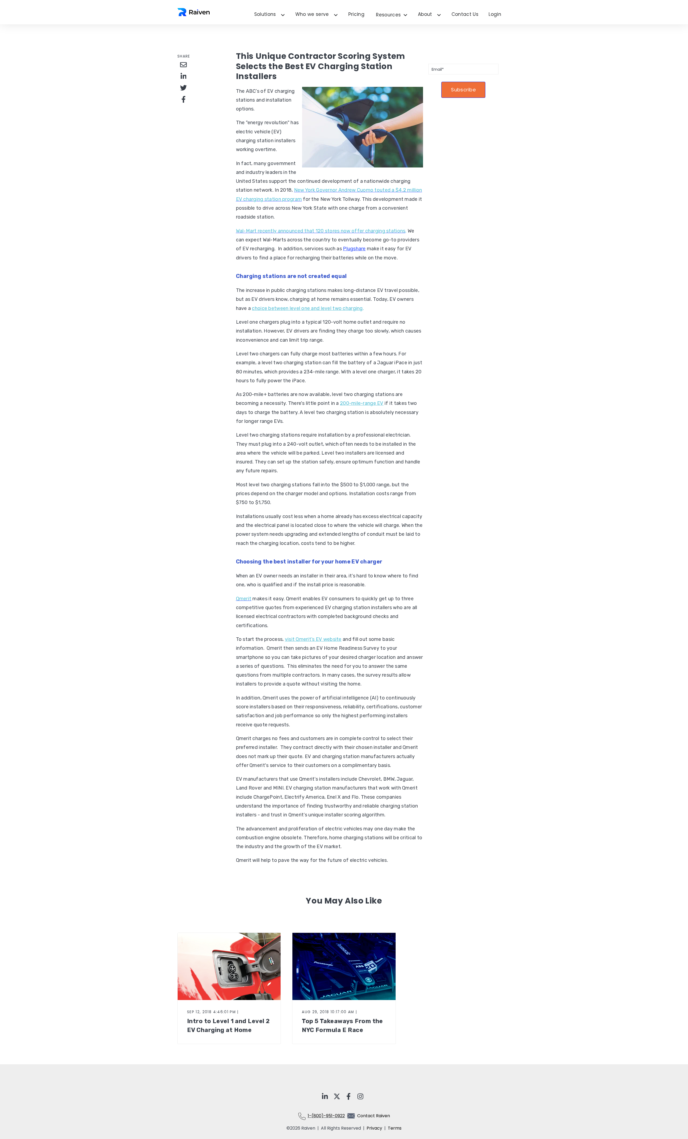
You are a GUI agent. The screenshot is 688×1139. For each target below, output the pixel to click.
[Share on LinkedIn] (183, 76)
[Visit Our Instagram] (360, 1096)
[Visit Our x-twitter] (336, 1096)
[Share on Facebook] (183, 99)
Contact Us (465, 14)
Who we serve (312, 14)
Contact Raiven (373, 1116)
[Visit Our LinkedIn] (325, 1096)
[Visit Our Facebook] (348, 1096)
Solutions (265, 14)
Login (495, 14)
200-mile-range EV (362, 403)
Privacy (375, 1128)
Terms (395, 1128)
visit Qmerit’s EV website (313, 639)
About (425, 14)
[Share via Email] (183, 64)
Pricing (356, 14)
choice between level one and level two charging (307, 308)
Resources (391, 15)
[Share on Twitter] (183, 87)
